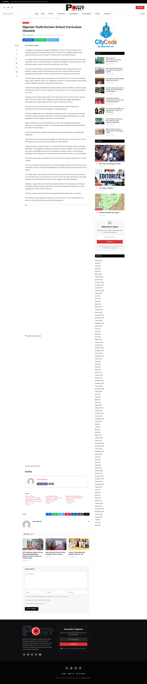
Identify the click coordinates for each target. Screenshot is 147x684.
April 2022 (98, 402)
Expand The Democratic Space (109, 212)
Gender (97, 13)
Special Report (73, 13)
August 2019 (98, 487)
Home (36, 13)
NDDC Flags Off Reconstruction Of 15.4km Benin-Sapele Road (113, 59)
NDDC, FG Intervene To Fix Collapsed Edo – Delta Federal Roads (114, 131)
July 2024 (97, 328)
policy (78, 648)
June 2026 (98, 266)
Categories (107, 13)
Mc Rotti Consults (86, 678)
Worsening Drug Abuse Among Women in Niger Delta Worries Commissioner (74, 498)
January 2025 (98, 312)
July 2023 (97, 361)
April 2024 (98, 337)
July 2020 (97, 457)
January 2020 (98, 473)
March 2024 (98, 339)
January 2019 (98, 506)
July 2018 (97, 519)
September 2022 (99, 388)
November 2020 (99, 446)
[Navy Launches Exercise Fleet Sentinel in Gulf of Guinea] (56, 544)
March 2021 (98, 435)
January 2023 (98, 378)
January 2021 (98, 440)
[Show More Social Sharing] (61, 40)
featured (25, 22)
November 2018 (99, 511)
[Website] (52, 484)
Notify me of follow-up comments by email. (38, 600)
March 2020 (98, 468)
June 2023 (98, 364)
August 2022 (98, 391)
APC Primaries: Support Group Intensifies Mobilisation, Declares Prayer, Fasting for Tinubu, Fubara (32, 555)
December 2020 (99, 443)
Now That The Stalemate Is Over (110, 164)
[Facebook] (16, 50)
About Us (71, 673)
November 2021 (99, 413)
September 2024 (99, 323)
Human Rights (86, 13)
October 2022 (99, 386)
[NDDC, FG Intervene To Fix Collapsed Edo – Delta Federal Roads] (99, 131)
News (42, 13)
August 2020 (98, 454)
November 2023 (99, 350)
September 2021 (99, 418)
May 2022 (97, 399)
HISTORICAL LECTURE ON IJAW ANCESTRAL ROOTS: (115, 79)
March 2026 (98, 274)
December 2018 (99, 509)
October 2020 (99, 448)
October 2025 (99, 287)
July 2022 (97, 394)
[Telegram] (16, 76)
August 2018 (98, 517)
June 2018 (97, 522)
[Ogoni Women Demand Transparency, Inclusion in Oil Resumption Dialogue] (99, 100)
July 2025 (97, 296)
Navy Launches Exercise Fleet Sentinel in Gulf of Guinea (55, 553)
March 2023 (98, 372)
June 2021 (97, 427)
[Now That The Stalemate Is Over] (110, 153)
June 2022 (98, 397)
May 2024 (98, 334)
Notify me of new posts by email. (35, 603)
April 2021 (97, 432)
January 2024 (98, 345)
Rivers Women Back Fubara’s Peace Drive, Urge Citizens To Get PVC (29, 1)
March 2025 (98, 307)
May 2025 (97, 301)
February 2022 (99, 408)
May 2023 (97, 367)
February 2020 (99, 470)
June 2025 (98, 298)
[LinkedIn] (16, 63)
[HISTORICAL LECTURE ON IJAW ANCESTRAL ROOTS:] (99, 81)
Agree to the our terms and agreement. (74, 648)
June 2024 (98, 331)
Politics (51, 13)
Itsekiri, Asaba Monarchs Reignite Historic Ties (77, 553)
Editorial (98, 160)
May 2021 (97, 429)
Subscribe (140, 7)
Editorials (99, 209)
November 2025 (99, 285)
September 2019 (99, 484)
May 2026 (97, 268)
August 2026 (98, 260)
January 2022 (98, 410)
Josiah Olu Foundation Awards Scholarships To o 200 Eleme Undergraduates (115, 89)
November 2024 (99, 318)
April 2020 (98, 465)
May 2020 (97, 462)
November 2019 (99, 479)
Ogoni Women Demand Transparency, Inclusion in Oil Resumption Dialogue (53, 498)
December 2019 (99, 476)
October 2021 (98, 416)
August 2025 (98, 293)
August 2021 (98, 421)
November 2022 (99, 383)
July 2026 (97, 263)
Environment (61, 13)
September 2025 (99, 290)
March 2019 (98, 500)
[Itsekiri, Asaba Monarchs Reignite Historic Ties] (79, 544)
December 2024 (99, 315)
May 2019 (97, 495)
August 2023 (98, 358)
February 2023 (99, 375)
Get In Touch (80, 673)
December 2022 (99, 380)
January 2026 (98, 279)
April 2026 (98, 271)
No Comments (52, 35)
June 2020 (98, 459)
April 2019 (98, 498)
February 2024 (99, 342)
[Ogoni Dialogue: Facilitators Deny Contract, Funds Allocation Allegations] (99, 121)
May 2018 (97, 525)
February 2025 (99, 309)
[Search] (141, 14)
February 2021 (99, 438)
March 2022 (98, 405)
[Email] (16, 71)
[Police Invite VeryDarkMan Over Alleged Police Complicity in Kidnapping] (99, 111)
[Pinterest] (16, 67)
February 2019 (99, 503)
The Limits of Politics (106, 188)
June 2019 (97, 492)
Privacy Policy (107, 247)
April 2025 (98, 304)
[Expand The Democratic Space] (110, 202)
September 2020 (99, 451)
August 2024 (98, 326)
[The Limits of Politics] (110, 177)
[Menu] (143, 14)
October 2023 (99, 353)
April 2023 (98, 369)
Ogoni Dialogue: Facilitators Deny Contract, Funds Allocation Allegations (114, 120)
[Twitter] (16, 58)
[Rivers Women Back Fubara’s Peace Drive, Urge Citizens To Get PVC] (99, 70)
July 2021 (97, 424)
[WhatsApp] (16, 54)
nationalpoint (31, 35)
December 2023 (99, 348)
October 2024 (99, 320)
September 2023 (99, 356)
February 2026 (99, 277)
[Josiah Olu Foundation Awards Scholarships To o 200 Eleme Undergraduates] (99, 90)
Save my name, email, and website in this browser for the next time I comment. (48, 596)
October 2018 (99, 514)
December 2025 (99, 282)
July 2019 (97, 489)
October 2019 (99, 481)
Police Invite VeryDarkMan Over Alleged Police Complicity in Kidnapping (115, 110)
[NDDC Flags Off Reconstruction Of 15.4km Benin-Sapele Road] (99, 60)
